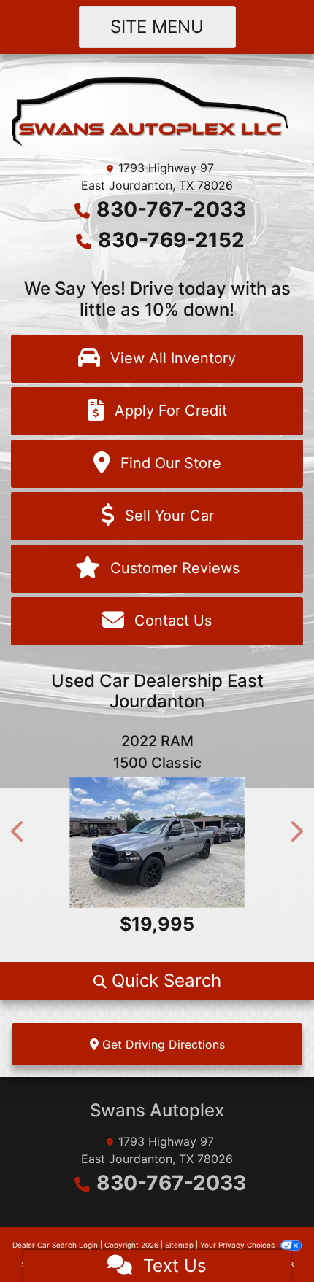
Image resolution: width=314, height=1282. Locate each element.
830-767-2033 (171, 209)
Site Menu (157, 26)
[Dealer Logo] (157, 111)
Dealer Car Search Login (55, 1244)
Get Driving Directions (162, 1044)
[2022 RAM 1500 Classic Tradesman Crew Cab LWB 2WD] (157, 842)
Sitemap (179, 1244)
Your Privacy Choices (238, 1244)
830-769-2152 (171, 240)
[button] (18, 831)
